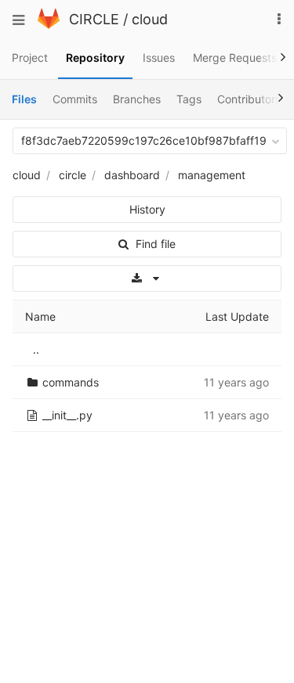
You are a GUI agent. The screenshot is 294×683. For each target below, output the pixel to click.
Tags (188, 99)
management (211, 175)
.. (36, 349)
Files (24, 99)
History (147, 209)
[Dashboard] (49, 24)
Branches (137, 99)
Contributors (249, 99)
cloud (150, 19)
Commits (75, 99)
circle (72, 175)
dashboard (132, 175)
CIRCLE (94, 19)
